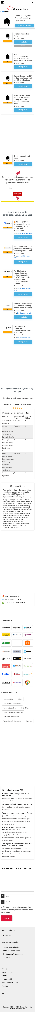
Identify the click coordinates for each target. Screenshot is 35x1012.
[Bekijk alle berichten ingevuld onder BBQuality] (6, 666)
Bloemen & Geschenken (10, 947)
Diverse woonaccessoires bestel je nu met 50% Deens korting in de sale (23, 57)
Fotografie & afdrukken (11, 717)
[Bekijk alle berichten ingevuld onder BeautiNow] (17, 627)
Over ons (4, 969)
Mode (20, 699)
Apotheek (29, 721)
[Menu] (2, 2)
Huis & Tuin (25, 708)
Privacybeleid (6, 979)
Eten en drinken (9, 699)
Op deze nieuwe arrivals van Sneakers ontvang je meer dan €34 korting (23, 306)
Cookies (4, 986)
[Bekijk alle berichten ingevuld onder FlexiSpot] (6, 674)
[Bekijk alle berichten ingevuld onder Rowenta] (28, 658)
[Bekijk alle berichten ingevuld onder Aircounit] (17, 651)
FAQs (3, 993)
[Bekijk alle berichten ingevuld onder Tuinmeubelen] (6, 651)
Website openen (25, 25)
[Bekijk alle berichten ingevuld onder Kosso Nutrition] (28, 651)
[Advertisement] (17, 133)
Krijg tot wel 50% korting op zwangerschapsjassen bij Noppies (22, 329)
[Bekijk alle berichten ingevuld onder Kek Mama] (6, 682)
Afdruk (4, 976)
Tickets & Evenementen (10, 951)
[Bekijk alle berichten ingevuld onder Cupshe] (6, 658)
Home (2, 11)
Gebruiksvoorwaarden (9, 983)
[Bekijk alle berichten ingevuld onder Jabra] (6, 634)
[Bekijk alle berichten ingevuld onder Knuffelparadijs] (6, 643)
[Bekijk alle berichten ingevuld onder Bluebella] (17, 643)
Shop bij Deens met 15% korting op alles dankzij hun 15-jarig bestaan (23, 78)
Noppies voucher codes (24, 338)
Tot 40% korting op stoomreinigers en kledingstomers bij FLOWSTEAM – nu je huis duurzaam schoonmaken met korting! (22, 277)
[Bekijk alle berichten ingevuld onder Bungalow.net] (28, 674)
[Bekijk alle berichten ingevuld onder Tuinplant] (28, 666)
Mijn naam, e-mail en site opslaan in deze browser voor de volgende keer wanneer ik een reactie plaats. (17, 909)
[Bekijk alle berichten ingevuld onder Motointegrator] (17, 674)
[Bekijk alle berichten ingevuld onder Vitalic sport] (28, 627)
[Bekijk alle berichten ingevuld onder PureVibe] (28, 682)
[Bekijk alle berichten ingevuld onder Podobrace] (17, 634)
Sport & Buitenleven (10, 708)
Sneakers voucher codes (24, 313)
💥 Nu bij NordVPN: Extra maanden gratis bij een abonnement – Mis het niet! (22, 225)
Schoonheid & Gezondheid (12, 704)
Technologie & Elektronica (12, 721)
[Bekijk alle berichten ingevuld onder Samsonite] (6, 627)
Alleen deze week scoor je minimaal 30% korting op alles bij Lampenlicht (23, 249)
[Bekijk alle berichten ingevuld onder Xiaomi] (28, 643)
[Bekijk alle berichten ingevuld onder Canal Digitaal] (17, 682)
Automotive (5, 957)
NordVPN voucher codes (24, 233)
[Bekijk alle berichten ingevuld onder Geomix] (17, 658)
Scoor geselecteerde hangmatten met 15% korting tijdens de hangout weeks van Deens (22, 99)
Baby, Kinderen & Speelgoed (13, 712)
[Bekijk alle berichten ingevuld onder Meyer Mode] (28, 634)
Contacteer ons (7, 972)
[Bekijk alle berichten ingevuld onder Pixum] (17, 666)
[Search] (32, 2)
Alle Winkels (6, 935)
